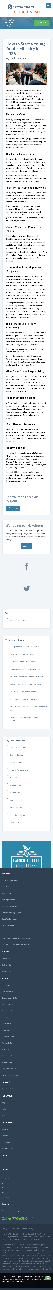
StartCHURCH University (10, 1089)
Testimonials (6, 1142)
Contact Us (6, 958)
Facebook (5, 1179)
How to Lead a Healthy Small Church (25, 699)
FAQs (4, 1115)
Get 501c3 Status (8, 887)
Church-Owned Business (11, 925)
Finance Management (19, 770)
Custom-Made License (10, 1075)
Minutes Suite (7, 1062)
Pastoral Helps (16, 807)
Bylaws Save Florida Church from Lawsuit (27, 684)
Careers (5, 1135)
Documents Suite (8, 1004)
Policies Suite (7, 1043)
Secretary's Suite (8, 1011)
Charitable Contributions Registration (15, 945)
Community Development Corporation (16, 938)
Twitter (4, 1188)
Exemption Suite (8, 1036)
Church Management (18, 620)
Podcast (5, 1109)
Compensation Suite (9, 998)
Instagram (5, 1197)
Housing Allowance (9, 900)
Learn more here (17, 1281)
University (7, 1082)
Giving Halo (6, 985)
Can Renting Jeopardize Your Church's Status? (25, 719)
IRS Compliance (16, 777)
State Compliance (17, 815)
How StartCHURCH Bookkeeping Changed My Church (29, 708)
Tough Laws (15, 822)
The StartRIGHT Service (10, 880)
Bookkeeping (7, 893)
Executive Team (7, 1148)
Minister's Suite (7, 991)
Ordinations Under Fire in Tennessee (25, 669)
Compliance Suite (8, 1056)
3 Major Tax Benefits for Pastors (23, 691)
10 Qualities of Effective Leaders (23, 661)
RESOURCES (8, 1096)
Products (6, 978)
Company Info (8, 1122)
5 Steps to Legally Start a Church (23, 654)
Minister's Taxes (8, 932)
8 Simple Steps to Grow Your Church (24, 646)
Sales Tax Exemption (9, 919)
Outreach (14, 800)
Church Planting (16, 755)
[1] (9, 508)
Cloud (4, 1155)
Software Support (8, 965)
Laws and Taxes (16, 785)
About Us (5, 1129)
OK (48, 1278)
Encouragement (16, 762)
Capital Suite (6, 1024)
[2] (16, 508)
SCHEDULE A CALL (26, 12)
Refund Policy (7, 971)
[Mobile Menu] (48, 5)
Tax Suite (5, 1017)
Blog (3, 1102)
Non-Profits (15, 792)
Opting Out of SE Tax (9, 906)
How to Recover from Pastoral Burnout (26, 676)
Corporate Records (9, 1069)
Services (6, 873)
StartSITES (6, 1049)
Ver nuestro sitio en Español (12, 1211)
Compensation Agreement (11, 912)
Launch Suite (6, 1030)
